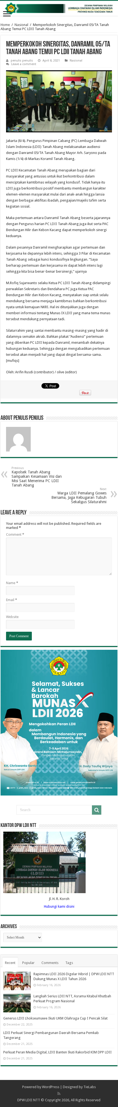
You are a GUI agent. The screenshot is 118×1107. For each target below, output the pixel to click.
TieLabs (89, 1087)
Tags (69, 963)
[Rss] (59, 1093)
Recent (10, 963)
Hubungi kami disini (59, 906)
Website (12, 617)
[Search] (96, 810)
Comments (49, 963)
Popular (28, 963)
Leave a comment (23, 64)
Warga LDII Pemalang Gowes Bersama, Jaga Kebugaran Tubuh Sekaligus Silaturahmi (78, 495)
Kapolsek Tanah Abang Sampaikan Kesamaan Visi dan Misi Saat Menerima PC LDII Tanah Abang (37, 476)
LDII (53, 224)
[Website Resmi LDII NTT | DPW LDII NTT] (59, 8)
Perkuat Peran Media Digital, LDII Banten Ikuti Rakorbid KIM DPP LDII (57, 1052)
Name (12, 583)
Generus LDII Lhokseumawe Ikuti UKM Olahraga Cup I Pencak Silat (55, 1018)
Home (5, 25)
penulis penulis (22, 60)
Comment (15, 534)
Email (11, 600)
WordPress (50, 1087)
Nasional (21, 25)
